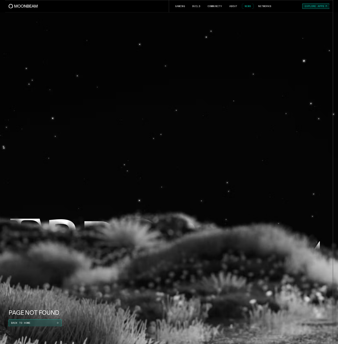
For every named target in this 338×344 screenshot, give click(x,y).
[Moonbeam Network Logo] (23, 6)
